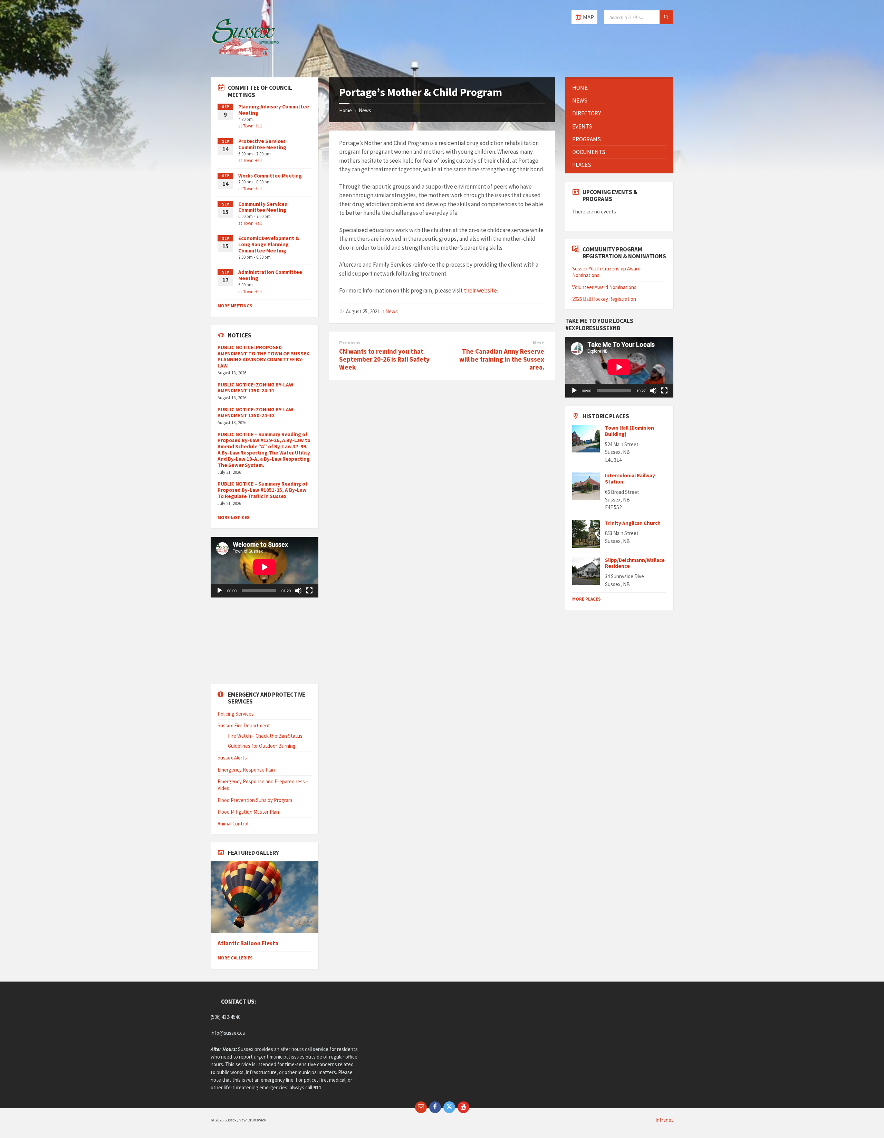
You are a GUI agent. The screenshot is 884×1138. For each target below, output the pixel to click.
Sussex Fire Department (244, 725)
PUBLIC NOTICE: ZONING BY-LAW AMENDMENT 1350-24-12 (255, 412)
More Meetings (235, 306)
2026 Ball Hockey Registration (604, 299)
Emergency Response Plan (246, 769)
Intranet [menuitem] (664, 1120)
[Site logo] (245, 63)
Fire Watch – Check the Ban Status (265, 736)
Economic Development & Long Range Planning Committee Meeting (268, 244)
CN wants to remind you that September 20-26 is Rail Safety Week (384, 359)
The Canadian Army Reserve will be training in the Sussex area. (501, 359)
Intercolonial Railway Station (630, 478)
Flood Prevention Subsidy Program (255, 800)
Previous (350, 343)
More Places (586, 599)
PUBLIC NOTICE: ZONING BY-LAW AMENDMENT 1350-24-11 (255, 387)
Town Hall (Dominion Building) (629, 430)
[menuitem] (619, 88)
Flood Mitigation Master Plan (248, 812)
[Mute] (298, 590)
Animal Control (233, 823)
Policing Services (236, 713)
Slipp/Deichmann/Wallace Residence (635, 563)
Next (538, 343)
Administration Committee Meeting (270, 275)
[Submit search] (666, 17)
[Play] (219, 590)
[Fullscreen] (309, 590)
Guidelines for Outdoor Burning (262, 746)
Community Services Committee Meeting (262, 207)
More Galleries (235, 958)
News (365, 110)
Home (345, 110)
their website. (481, 290)
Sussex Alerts (232, 757)
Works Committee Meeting (270, 175)
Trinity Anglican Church (633, 523)
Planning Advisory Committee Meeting (273, 109)
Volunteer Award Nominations (604, 287)
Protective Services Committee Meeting (262, 144)
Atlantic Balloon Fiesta (248, 943)
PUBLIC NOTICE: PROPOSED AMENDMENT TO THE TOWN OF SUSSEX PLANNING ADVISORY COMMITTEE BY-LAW (263, 356)
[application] (264, 567)
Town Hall (252, 126)
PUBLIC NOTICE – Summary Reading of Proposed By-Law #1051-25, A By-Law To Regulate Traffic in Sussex (262, 489)
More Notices (234, 517)
